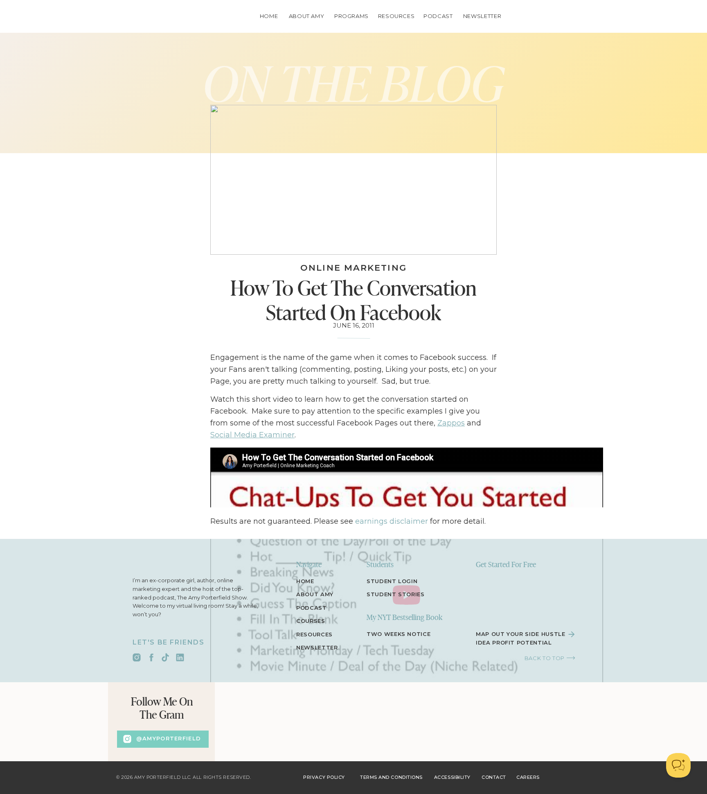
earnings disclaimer (391, 521)
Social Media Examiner (252, 434)
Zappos (451, 423)
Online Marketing (353, 267)
